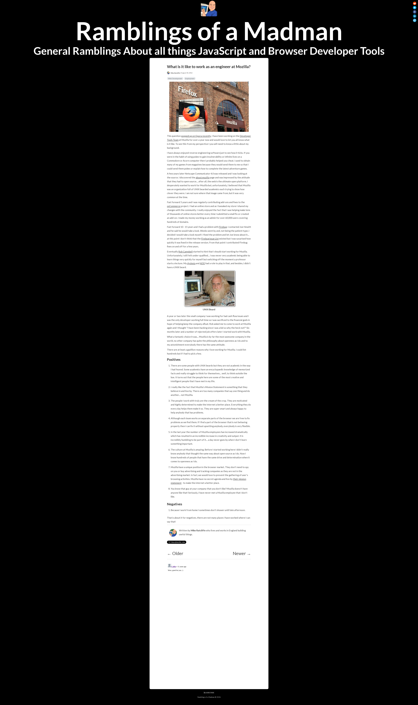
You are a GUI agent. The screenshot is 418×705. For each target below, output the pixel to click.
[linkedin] (414, 16)
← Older (175, 553)
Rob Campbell (185, 251)
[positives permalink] (166, 359)
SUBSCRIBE (209, 693)
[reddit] (414, 4)
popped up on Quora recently (196, 136)
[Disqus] (209, 590)
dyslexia (191, 263)
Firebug (223, 226)
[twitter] (414, 8)
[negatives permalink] (166, 504)
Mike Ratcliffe (175, 73)
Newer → (242, 553)
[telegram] (414, 21)
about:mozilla (202, 177)
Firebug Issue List (210, 238)
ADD (202, 263)
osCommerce (173, 206)
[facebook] (414, 12)
